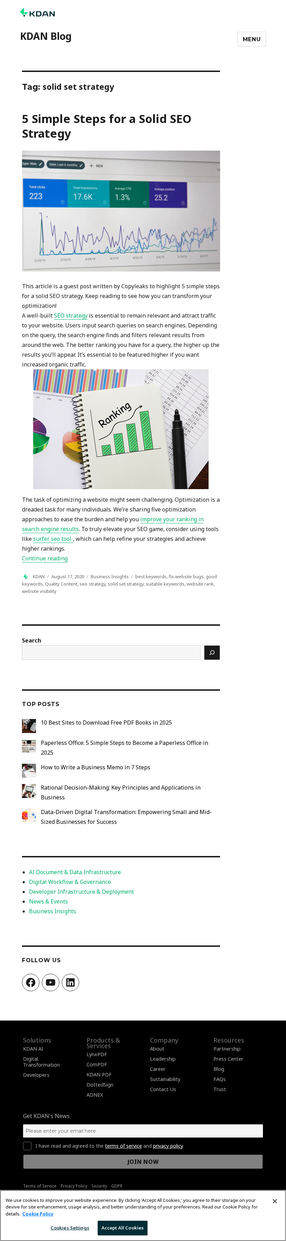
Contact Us (163, 1089)
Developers (36, 1075)
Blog (218, 1069)
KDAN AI (33, 1049)
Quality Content (61, 584)
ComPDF (96, 1064)
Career (158, 1069)
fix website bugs (186, 576)
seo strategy (93, 584)
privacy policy (168, 1145)
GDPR (116, 1186)
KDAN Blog (46, 36)
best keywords (151, 576)
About (157, 1049)
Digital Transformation (41, 1062)
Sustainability (165, 1079)
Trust (219, 1089)
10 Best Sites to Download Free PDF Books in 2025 (106, 722)
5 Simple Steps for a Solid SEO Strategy (106, 126)
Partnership (227, 1049)
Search (31, 640)
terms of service (123, 1145)
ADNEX (94, 1095)
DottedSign (99, 1085)
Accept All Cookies (122, 1228)
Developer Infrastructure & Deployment (81, 891)
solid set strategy (126, 584)
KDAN (39, 576)
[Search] (212, 652)
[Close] (275, 1201)
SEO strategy (71, 315)
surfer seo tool (53, 539)
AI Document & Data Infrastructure (75, 872)
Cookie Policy (37, 1214)
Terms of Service (40, 1186)
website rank (200, 584)
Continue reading (45, 558)
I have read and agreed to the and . (110, 1146)
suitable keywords (165, 584)
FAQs (219, 1079)
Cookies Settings (70, 1228)
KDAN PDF (99, 1074)
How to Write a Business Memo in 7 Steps (95, 767)
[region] (143, 1215)
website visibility (39, 591)
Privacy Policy (74, 1186)
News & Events (48, 901)
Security (99, 1186)
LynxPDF (96, 1054)
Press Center (228, 1059)
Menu (252, 39)
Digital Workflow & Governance (70, 882)
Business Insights (110, 576)
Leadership (163, 1059)
